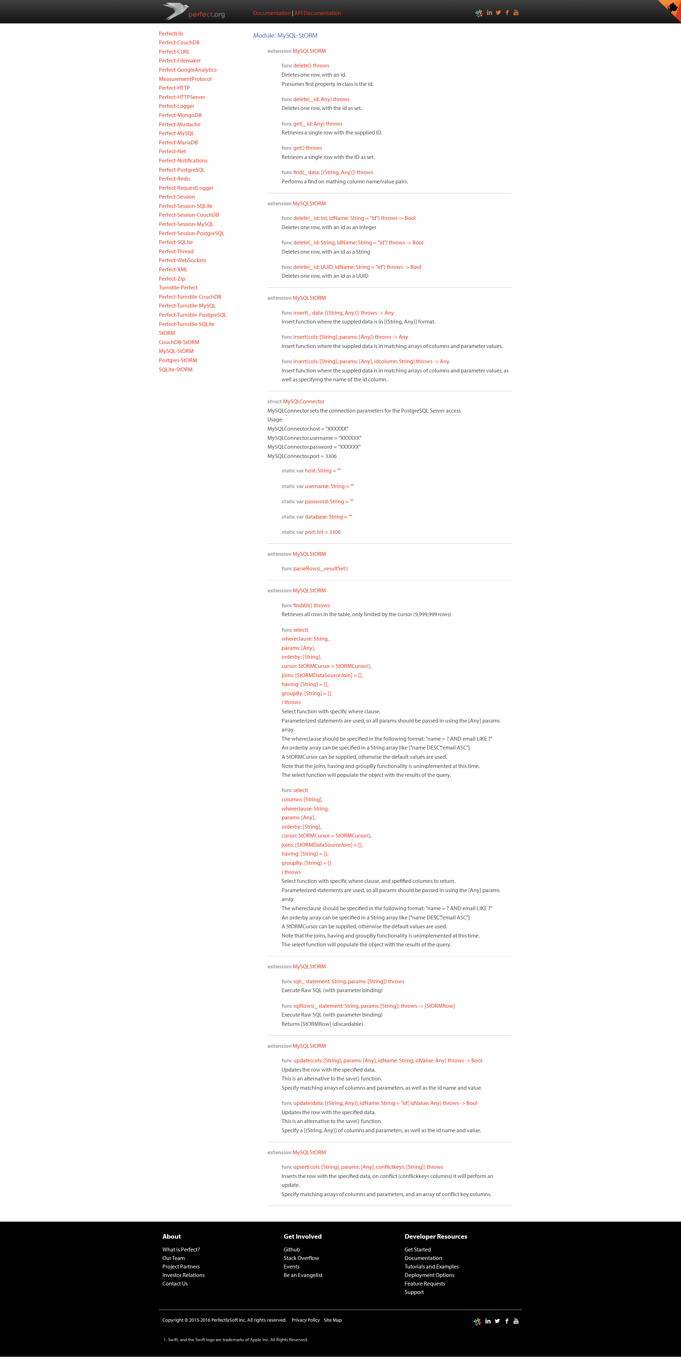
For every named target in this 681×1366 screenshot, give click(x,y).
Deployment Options (429, 1274)
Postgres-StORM (178, 360)
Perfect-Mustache (179, 124)
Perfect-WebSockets (182, 260)
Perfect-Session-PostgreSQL (192, 233)
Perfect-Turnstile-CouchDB (190, 296)
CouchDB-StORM (179, 341)
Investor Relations (183, 1274)
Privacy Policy (306, 1319)
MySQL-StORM (176, 350)
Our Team (173, 1257)
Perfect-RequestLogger (186, 187)
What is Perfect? (181, 1249)
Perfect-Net (172, 151)
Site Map (333, 1319)
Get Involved (303, 1236)
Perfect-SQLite (176, 241)
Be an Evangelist (303, 1274)
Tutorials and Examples (432, 1266)
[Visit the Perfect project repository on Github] (669, 11)
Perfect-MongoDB (180, 114)
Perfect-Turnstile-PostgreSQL (193, 314)
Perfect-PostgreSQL (182, 169)
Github (292, 1249)
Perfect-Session (177, 196)
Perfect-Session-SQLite (185, 205)
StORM (167, 332)
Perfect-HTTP (174, 87)
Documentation (272, 12)
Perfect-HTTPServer (182, 96)
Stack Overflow (301, 1257)
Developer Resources (436, 1236)
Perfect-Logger (176, 105)
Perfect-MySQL (176, 133)
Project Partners (181, 1266)
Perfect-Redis (174, 178)
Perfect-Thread (176, 251)
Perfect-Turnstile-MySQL (187, 305)
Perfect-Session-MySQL (186, 223)
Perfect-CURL (174, 51)
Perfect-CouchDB (179, 42)
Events (291, 1266)
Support (414, 1291)
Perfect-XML (173, 269)
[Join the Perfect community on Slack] (479, 12)
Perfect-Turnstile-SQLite (187, 323)
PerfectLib (171, 33)
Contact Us (175, 1283)
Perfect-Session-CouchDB (189, 214)
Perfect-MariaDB (178, 142)
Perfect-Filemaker (180, 60)
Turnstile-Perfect (178, 287)
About (171, 1236)
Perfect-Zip (172, 278)
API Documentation (317, 12)
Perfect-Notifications (183, 160)
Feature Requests (425, 1283)
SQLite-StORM (176, 369)
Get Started (418, 1249)
